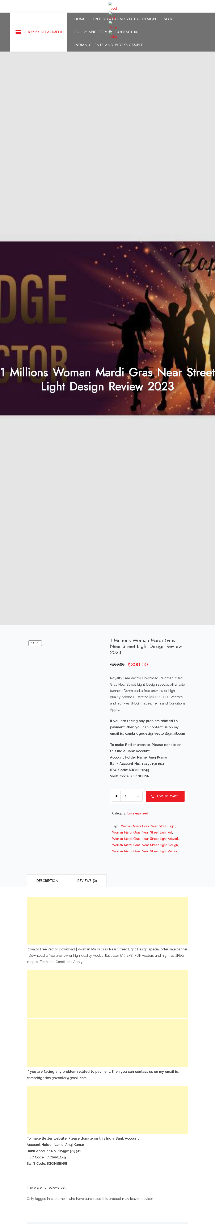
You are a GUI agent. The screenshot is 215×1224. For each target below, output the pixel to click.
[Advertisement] (107, 921)
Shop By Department (44, 32)
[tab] (47, 880)
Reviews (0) (87, 880)
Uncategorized (137, 813)
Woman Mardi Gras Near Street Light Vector (144, 851)
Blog (169, 19)
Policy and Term (91, 32)
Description (47, 880)
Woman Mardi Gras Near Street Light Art (142, 832)
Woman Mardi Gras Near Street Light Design (145, 845)
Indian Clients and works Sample (108, 45)
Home (79, 19)
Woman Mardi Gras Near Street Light (148, 826)
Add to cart (167, 796)
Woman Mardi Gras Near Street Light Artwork (145, 838)
